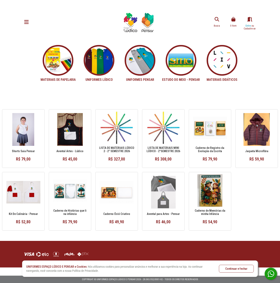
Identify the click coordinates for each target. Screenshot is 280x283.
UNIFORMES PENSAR (140, 80)
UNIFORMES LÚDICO (99, 80)
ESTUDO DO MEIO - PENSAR (181, 80)
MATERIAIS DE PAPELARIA (58, 80)
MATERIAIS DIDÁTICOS (222, 80)
